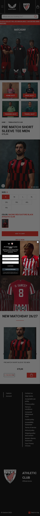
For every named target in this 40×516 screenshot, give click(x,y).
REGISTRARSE (10, 265)
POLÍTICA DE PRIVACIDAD (10, 269)
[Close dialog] (38, 242)
